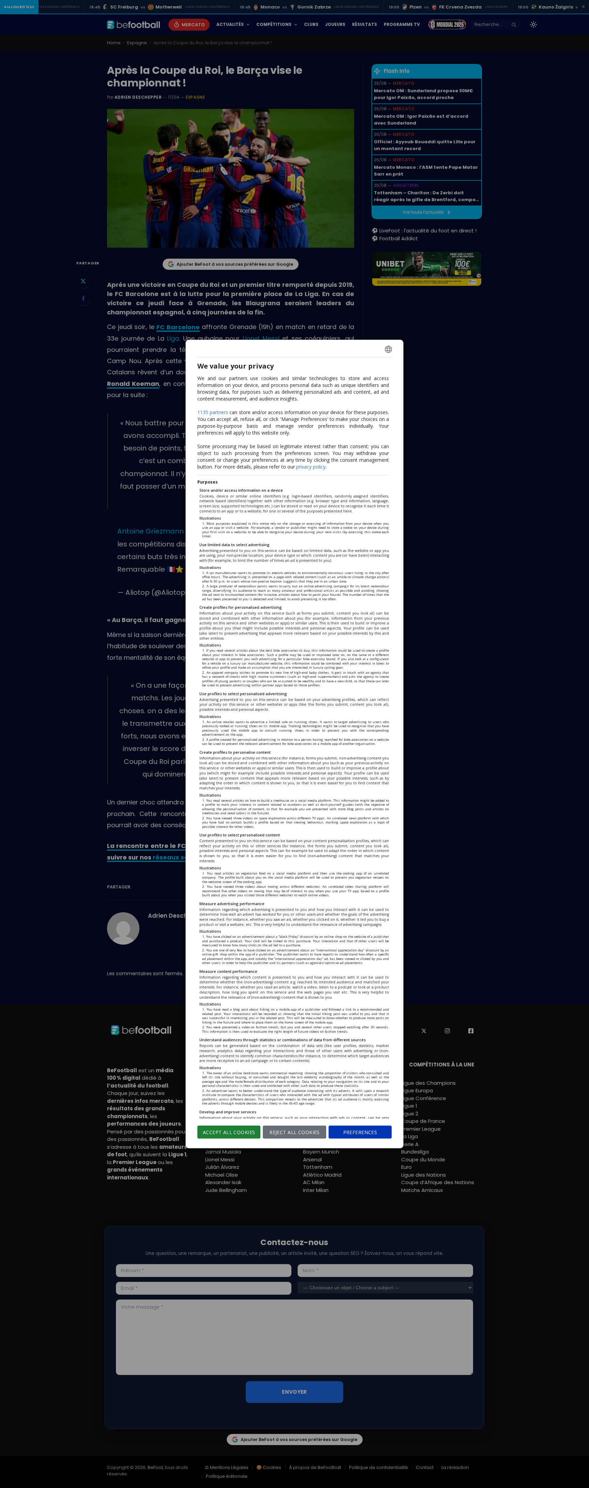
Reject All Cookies (294, 1132)
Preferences (360, 1132)
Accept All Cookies (229, 1132)
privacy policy (311, 466)
